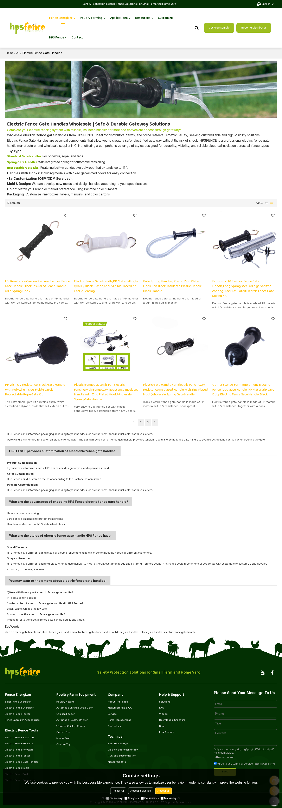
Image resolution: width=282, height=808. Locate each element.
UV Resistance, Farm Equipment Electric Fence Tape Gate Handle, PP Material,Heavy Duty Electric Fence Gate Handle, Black (243, 390)
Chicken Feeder (65, 714)
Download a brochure (172, 720)
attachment (226, 757)
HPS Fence (56, 38)
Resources (142, 18)
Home (9, 53)
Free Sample (166, 732)
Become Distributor (253, 27)
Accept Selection (140, 790)
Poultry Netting (65, 702)
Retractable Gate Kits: (23, 168)
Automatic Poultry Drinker (72, 720)
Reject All (118, 790)
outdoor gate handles (125, 632)
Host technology (118, 743)
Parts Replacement (119, 720)
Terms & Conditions (264, 764)
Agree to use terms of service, (246, 763)
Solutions (165, 702)
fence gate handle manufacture (68, 632)
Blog (162, 726)
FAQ (161, 708)
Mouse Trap (63, 738)
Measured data (117, 762)
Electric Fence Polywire (19, 743)
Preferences (151, 798)
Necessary (116, 798)
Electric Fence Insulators (20, 737)
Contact (77, 38)
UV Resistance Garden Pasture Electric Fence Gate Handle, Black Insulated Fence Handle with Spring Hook (37, 286)
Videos (163, 714)
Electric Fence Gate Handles (22, 762)
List (266, 203)
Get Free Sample (219, 27)
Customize (165, 18)
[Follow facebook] (272, 673)
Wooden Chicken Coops (70, 726)
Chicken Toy (63, 744)
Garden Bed (63, 732)
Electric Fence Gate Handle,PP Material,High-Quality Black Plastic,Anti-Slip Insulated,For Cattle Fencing (106, 286)
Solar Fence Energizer (18, 702)
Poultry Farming (91, 18)
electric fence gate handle (180, 632)
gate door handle (99, 632)
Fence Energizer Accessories (22, 720)
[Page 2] (155, 422)
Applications (119, 18)
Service (112, 714)
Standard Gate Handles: (24, 156)
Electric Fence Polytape (19, 750)
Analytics (133, 798)
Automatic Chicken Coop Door (74, 708)
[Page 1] (127, 422)
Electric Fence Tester (17, 714)
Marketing (170, 798)
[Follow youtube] (263, 673)
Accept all (163, 790)
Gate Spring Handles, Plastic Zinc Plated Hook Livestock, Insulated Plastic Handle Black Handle (172, 286)
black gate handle (151, 632)
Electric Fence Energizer (19, 708)
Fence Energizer (60, 18)
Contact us (114, 726)
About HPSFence (118, 702)
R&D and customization (122, 756)
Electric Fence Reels (17, 768)
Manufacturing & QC (120, 708)
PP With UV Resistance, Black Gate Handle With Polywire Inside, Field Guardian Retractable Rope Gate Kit (35, 390)
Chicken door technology (123, 750)
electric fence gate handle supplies (26, 632)
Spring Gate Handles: (22, 162)
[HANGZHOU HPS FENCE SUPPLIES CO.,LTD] (27, 28)
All (17, 53)
